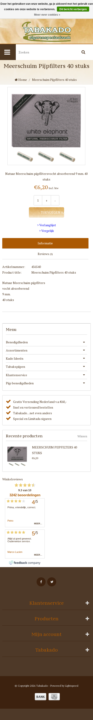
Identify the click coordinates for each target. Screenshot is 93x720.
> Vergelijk (46, 231)
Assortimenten (16, 350)
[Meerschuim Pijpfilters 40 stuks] (18, 455)
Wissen (82, 436)
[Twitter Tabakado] (51, 581)
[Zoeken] (83, 52)
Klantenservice (16, 375)
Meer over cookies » (47, 14)
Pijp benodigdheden (20, 383)
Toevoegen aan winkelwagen (52, 212)
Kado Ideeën (14, 358)
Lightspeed (71, 685)
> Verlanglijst (46, 225)
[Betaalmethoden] (40, 696)
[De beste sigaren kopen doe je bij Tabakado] (46, 32)
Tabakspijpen (15, 366)
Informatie (45, 243)
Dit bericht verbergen (73, 9)
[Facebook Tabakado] (41, 581)
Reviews (45, 254)
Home (22, 79)
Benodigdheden (17, 342)
